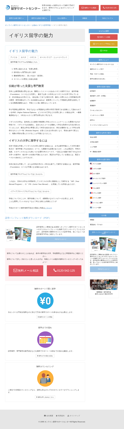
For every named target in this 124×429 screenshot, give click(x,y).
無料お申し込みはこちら (45, 397)
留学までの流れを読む (45, 356)
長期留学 (93, 105)
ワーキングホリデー (96, 110)
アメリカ (13, 57)
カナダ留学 (96, 173)
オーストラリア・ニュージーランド (53, 57)
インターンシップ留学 (97, 115)
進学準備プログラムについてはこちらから (26, 174)
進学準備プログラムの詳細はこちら (24, 62)
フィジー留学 (97, 208)
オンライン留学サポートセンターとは (102, 64)
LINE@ (105, 50)
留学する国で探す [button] (15, 18)
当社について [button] (107, 18)
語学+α (92, 120)
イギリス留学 (97, 169)
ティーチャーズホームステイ (99, 125)
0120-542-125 (110, 8)
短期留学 (93, 101)
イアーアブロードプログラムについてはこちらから (29, 191)
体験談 (84, 18)
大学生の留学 (94, 142)
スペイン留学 (97, 198)
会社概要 (49, 416)
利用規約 (61, 416)
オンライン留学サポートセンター (18, 25)
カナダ (23, 57)
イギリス (33, 57)
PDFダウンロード (60, 239)
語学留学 (93, 91)
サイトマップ (75, 416)
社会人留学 (93, 137)
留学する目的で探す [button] (38, 18)
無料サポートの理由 (45, 317)
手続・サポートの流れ (97, 74)
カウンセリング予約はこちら (105, 44)
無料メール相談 (90, 8)
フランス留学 (97, 193)
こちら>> (48, 208)
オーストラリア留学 (99, 178)
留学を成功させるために (97, 79)
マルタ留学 (96, 188)
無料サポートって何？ (97, 69)
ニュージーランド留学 (100, 183)
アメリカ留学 (97, 164)
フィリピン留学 (98, 203)
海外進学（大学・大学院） (98, 96)
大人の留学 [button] (61, 18)
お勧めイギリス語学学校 (41, 25)
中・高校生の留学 (95, 152)
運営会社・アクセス (96, 224)
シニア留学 (93, 147)
